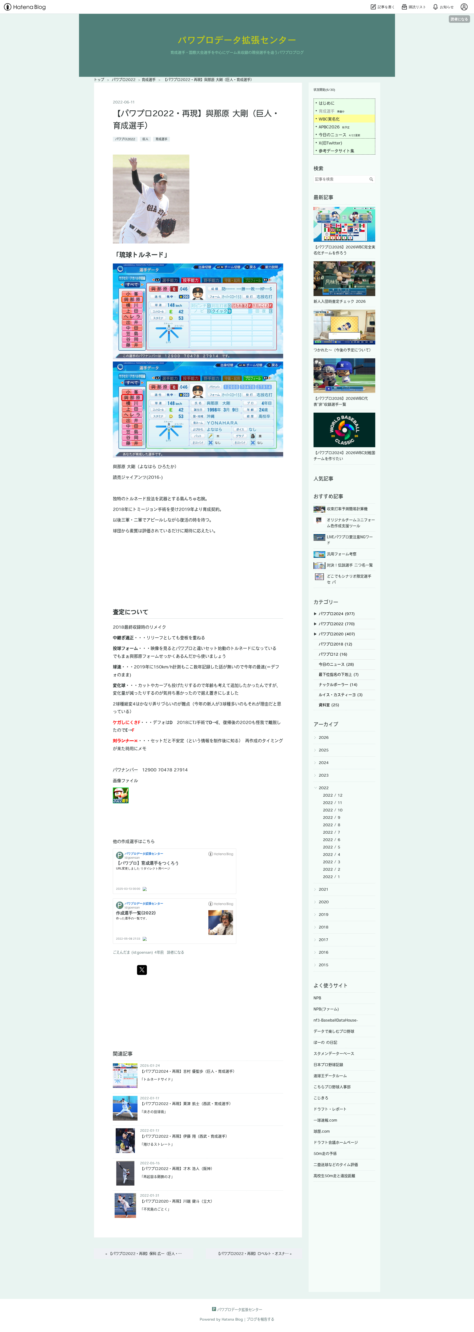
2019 (323, 914)
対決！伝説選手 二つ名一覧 (350, 565)
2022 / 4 (331, 854)
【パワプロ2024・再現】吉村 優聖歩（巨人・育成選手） (188, 1071)
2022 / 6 (331, 840)
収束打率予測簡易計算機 (347, 509)
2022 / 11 (332, 803)
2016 (323, 952)
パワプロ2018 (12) (335, 644)
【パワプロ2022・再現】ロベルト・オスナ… (254, 1253)
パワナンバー (125, 770)
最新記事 (323, 197)
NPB (317, 998)
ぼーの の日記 (325, 1042)
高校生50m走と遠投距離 (334, 1176)
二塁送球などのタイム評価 (336, 1165)
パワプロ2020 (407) (337, 634)
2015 (323, 965)
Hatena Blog (232, 1319)
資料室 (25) (329, 705)
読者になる (459, 19)
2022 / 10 (332, 810)
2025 (324, 750)
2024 (324, 763)
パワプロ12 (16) (333, 654)
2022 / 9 (331, 817)
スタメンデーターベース (334, 1053)
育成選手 (161, 139)
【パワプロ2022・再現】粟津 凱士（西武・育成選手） (186, 1104)
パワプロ (184, 648)
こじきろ (321, 1098)
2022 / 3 (331, 862)
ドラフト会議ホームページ (336, 1142)
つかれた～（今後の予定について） (343, 350)
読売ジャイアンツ (129, 477)
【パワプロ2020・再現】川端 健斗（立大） (177, 1201)
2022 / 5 (331, 847)
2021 (323, 889)
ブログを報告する (260, 1319)
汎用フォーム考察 (341, 554)
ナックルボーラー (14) (338, 684)
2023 (324, 775)
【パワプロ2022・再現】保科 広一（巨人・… (143, 1253)
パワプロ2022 (125, 139)
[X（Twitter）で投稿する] (142, 970)
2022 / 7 (331, 832)
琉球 (125, 255)
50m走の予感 (325, 1153)
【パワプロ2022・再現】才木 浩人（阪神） (177, 1169)
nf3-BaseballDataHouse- (336, 1020)
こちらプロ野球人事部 (332, 1087)
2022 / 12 (332, 795)
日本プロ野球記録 (328, 1065)
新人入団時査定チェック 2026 (340, 301)
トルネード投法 (140, 499)
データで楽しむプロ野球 (334, 1031)
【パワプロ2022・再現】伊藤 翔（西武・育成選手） (184, 1136)
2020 (324, 902)
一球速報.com (325, 1120)
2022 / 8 (331, 825)
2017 (323, 940)
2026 (324, 737)
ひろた (164, 466)
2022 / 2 (331, 869)
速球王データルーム (330, 1076)
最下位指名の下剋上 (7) (339, 674)
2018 (323, 927)
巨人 (145, 139)
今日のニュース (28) (336, 664)
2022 (324, 788)
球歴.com (322, 1131)
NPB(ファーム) (326, 1009)
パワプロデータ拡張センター (237, 40)
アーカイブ (326, 724)
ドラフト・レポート (330, 1109)
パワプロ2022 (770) (337, 624)
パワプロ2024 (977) (337, 614)
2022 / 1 (331, 877)
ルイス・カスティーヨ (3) (341, 695)
